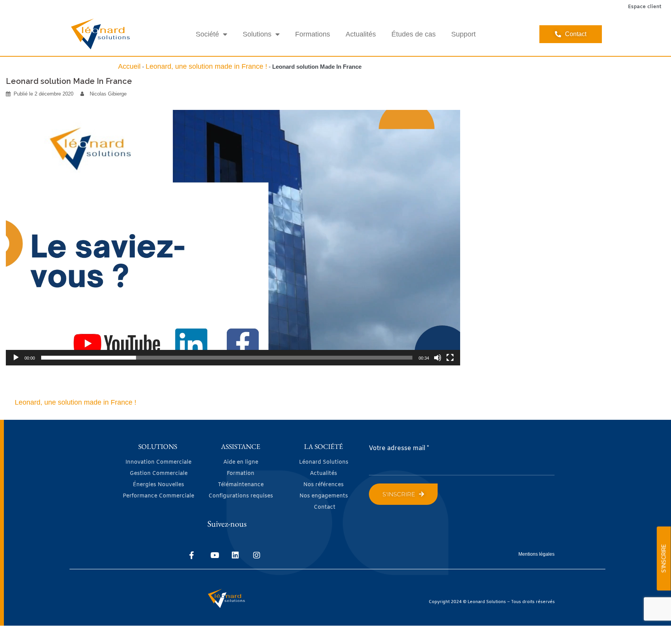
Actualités (361, 34)
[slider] (226, 358)
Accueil (129, 66)
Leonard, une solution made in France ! (206, 66)
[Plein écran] (450, 358)
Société (207, 34)
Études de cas (413, 34)
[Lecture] (16, 358)
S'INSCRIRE (664, 558)
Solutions (257, 34)
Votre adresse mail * (399, 448)
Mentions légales (536, 554)
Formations (312, 34)
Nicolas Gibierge (108, 94)
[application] (233, 237)
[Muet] (438, 358)
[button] (233, 237)
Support (463, 34)
